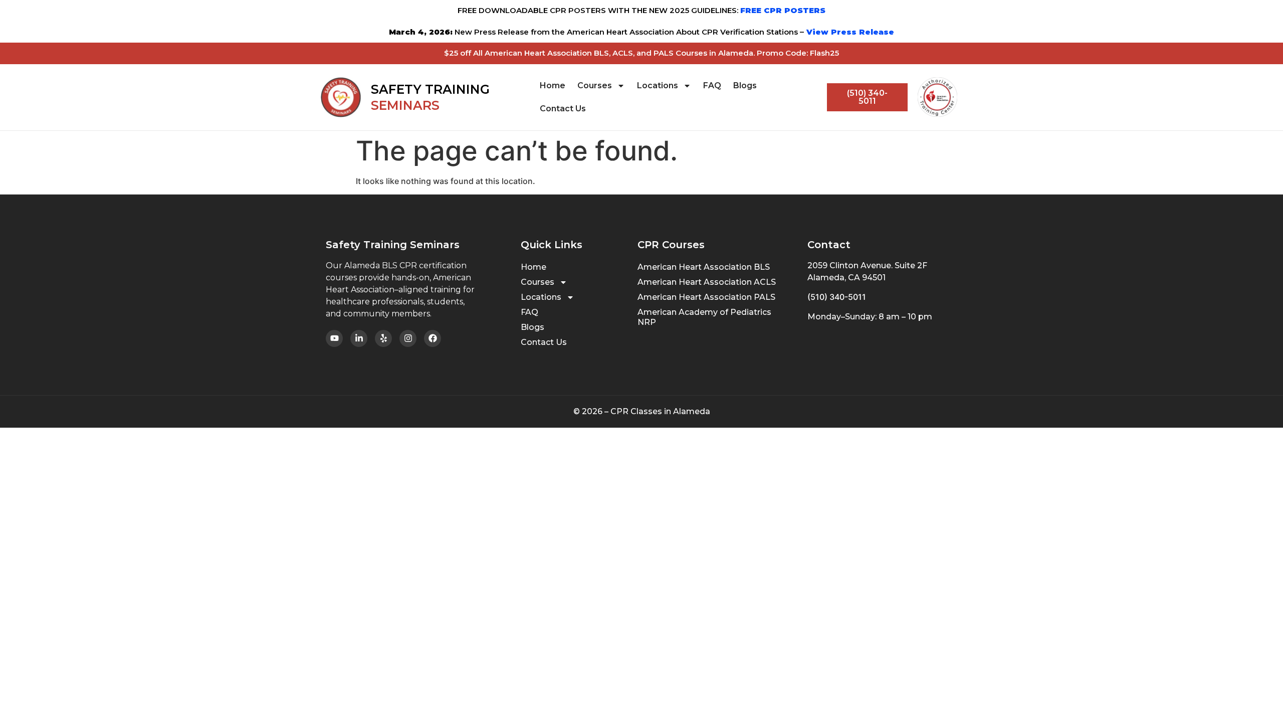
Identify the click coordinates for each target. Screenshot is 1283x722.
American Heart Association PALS (706, 297)
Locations (657, 85)
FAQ (712, 85)
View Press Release (849, 32)
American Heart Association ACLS (706, 282)
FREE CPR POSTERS (782, 10)
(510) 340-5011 (836, 297)
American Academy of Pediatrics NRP (704, 317)
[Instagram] (407, 338)
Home (552, 85)
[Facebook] (432, 338)
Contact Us (563, 108)
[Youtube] (334, 338)
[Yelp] (383, 338)
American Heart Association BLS (703, 267)
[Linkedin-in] (358, 338)
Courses (594, 85)
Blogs (745, 85)
